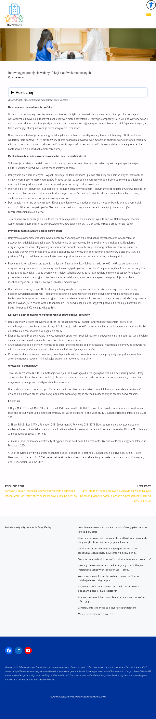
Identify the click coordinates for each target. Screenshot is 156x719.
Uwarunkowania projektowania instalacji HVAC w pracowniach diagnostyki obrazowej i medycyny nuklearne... (112, 540)
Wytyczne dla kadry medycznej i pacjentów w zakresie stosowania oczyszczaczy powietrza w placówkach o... (108, 550)
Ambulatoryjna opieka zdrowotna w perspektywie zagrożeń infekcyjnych (111, 599)
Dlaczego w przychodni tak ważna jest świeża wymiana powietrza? (114, 559)
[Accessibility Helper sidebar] (151, 5)
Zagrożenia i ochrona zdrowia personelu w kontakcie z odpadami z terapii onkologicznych (108, 588)
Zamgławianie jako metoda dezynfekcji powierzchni (107, 607)
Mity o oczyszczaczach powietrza (96, 614)
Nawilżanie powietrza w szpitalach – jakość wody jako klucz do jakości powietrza (112, 529)
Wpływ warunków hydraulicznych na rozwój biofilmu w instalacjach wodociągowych (108, 578)
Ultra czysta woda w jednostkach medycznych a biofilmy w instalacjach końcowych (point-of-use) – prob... (110, 567)
